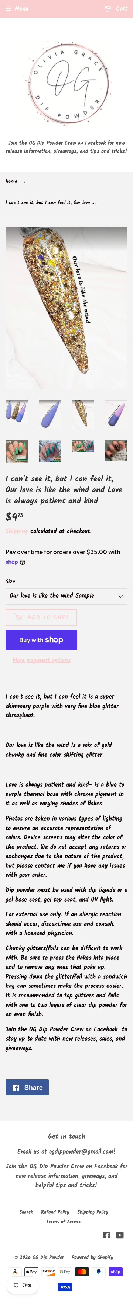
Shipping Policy (92, 1212)
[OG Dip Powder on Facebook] (106, 1236)
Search (26, 1212)
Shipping (17, 531)
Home (11, 181)
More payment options (42, 660)
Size (10, 582)
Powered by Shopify (92, 1258)
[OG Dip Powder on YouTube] (120, 1236)
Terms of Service (63, 1222)
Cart (120, 9)
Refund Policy (55, 1212)
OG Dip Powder (48, 1258)
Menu (21, 9)
